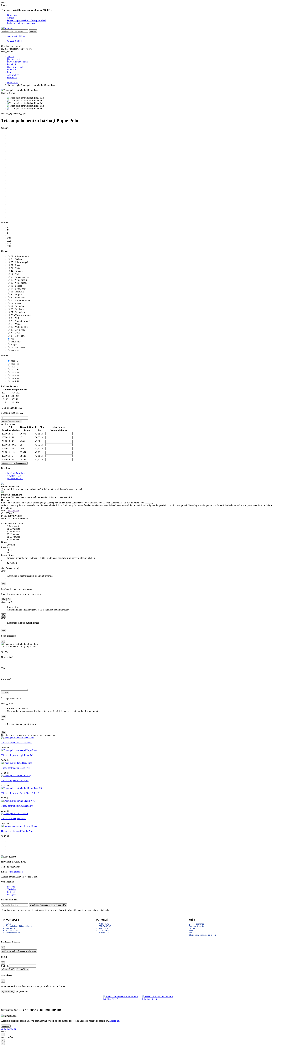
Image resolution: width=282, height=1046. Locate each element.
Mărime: (5, 355)
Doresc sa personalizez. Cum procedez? (26, 20)
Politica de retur (13, 930)
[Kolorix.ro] (7, 28)
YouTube (11, 889)
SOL (191, 933)
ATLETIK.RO (104, 924)
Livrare (8, 924)
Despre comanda (196, 924)
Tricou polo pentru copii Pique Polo (17, 755)
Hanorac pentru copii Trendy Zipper (18, 831)
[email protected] (15, 871)
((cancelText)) (8, 969)
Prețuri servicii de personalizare (21, 23)
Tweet (14, 476)
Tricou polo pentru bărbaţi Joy (15, 780)
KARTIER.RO (104, 928)
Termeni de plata (196, 926)
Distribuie (16, 473)
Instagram (11, 894)
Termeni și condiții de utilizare (19, 926)
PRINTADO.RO (105, 926)
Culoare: (5, 251)
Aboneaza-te (40, 905)
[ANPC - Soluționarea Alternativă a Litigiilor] (121, 999)
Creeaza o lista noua (19, 951)
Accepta (5, 1026)
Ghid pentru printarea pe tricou (202, 935)
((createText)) (22, 969)
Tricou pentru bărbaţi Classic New (17, 806)
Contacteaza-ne (13, 933)
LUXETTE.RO (104, 930)
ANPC (191, 930)
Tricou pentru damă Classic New (16, 742)
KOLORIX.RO (104, 933)
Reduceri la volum (9, 386)
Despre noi (12, 15)
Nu (3, 599)
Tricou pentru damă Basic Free (15, 768)
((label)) (5, 966)
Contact (10, 17)
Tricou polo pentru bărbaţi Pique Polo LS (20, 793)
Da (3, 584)
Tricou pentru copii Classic (13, 818)
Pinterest (15, 478)
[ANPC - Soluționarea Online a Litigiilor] (160, 999)
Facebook (11, 886)
